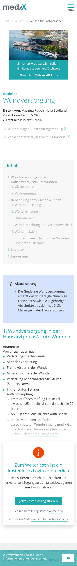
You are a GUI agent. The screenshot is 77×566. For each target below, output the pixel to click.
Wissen (19, 21)
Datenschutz (39, 558)
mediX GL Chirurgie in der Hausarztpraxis (41, 307)
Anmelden (56, 511)
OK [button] (68, 558)
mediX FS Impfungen (43, 434)
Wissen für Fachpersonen (47, 21)
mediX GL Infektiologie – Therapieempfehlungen (41, 426)
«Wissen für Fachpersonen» (49, 519)
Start (6, 21)
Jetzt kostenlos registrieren (38, 501)
